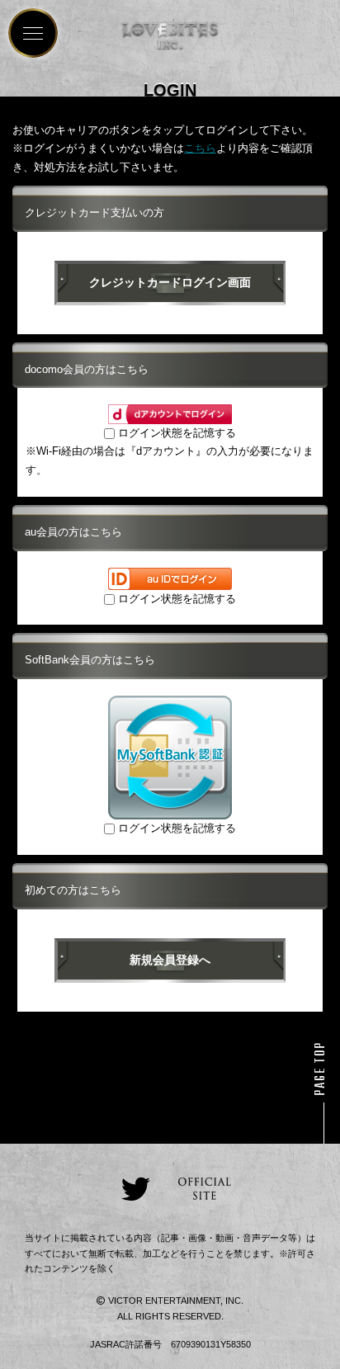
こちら (200, 148)
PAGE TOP (321, 1068)
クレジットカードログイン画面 (170, 282)
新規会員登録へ (170, 959)
